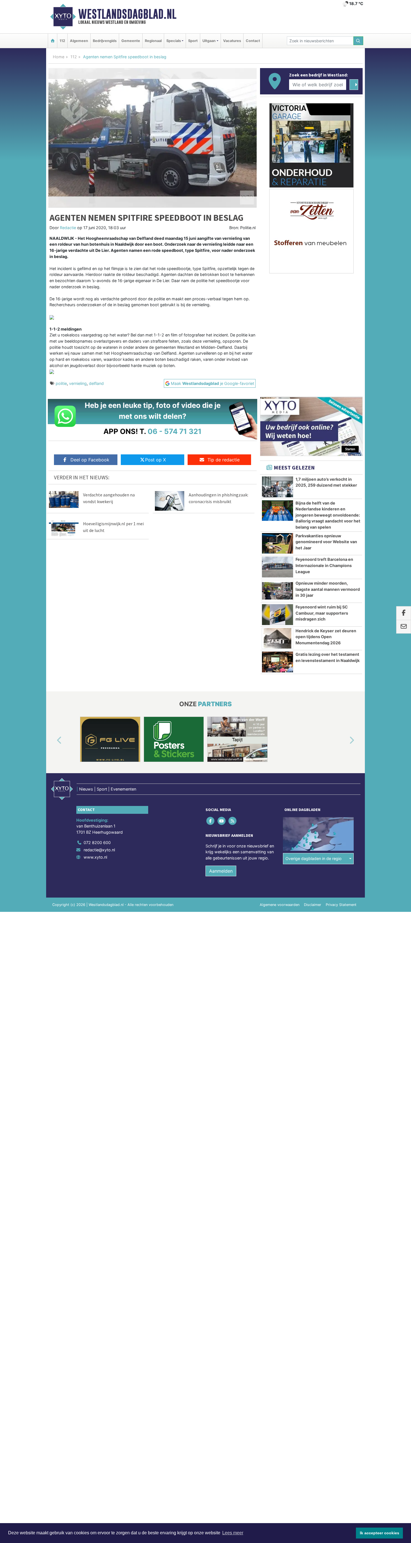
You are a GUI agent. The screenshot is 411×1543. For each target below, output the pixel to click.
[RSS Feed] (232, 820)
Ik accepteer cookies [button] (379, 1533)
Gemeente (130, 41)
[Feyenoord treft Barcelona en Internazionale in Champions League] (277, 567)
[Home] (52, 41)
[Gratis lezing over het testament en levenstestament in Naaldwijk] (277, 662)
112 (62, 41)
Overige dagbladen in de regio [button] (313, 858)
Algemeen (79, 41)
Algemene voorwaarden (279, 905)
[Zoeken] (358, 40)
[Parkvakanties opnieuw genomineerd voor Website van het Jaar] (277, 543)
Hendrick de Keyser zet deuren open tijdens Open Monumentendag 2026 (326, 636)
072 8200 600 (97, 842)
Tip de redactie (223, 460)
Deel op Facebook (89, 460)
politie (61, 383)
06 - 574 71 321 (175, 431)
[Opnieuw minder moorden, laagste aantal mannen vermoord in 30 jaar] (277, 590)
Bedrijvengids (105, 41)
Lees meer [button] (232, 1532)
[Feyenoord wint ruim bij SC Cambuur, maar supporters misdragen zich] (277, 614)
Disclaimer (312, 905)
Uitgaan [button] (209, 41)
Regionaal (153, 41)
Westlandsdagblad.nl (127, 14)
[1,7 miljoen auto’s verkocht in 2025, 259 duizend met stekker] (277, 487)
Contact (253, 41)
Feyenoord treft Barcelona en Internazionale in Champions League (324, 565)
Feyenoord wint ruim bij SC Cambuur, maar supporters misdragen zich (322, 613)
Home (58, 56)
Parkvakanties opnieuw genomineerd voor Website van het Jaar (326, 541)
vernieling (78, 383)
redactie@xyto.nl (99, 849)
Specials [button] (173, 41)
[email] (403, 627)
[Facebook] (211, 820)
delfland (96, 383)
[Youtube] (221, 820)
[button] (53, 740)
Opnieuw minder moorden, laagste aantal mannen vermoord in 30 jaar (328, 589)
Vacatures (232, 41)
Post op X (155, 460)
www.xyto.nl (95, 857)
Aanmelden (221, 871)
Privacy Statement (341, 905)
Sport (193, 41)
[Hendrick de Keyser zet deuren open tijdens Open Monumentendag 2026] (277, 638)
